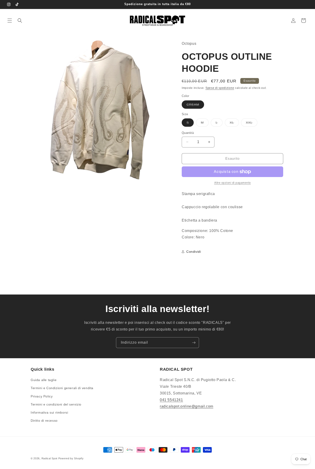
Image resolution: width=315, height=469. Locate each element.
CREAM (195, 105)
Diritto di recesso (44, 420)
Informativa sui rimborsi (49, 412)
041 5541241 (171, 400)
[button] (10, 20)
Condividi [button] (193, 251)
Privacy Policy (42, 396)
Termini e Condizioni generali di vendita (62, 388)
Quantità (188, 133)
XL (234, 123)
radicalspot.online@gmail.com (186, 407)
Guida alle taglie (43, 380)
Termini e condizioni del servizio (56, 404)
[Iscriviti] (194, 342)
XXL (251, 123)
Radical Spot (49, 458)
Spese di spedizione (219, 88)
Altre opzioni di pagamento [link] (232, 182)
